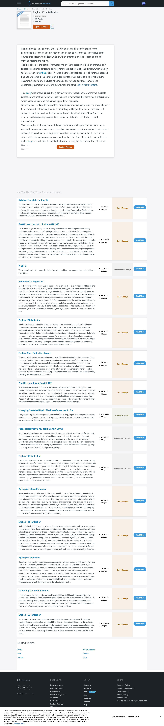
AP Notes (54, 698)
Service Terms (122, 698)
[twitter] (24, 689)
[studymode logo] (43, 3)
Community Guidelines (126, 688)
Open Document (41, 27)
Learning (20, 657)
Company (87, 685)
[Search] (111, 3)
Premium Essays (56, 688)
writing (42, 73)
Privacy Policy (122, 695)
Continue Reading (65, 147)
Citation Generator (57, 704)
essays (27, 9)
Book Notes (54, 701)
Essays (86, 653)
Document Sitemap (57, 685)
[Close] (160, 716)
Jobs (86, 691)
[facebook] (19, 689)
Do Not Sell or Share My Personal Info (125, 716)
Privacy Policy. (19, 724)
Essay (19, 653)
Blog (85, 695)
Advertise (87, 688)
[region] (82, 716)
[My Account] (144, 3)
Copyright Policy (123, 685)
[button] (19, 4)
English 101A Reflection (45, 12)
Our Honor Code (123, 691)
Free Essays (55, 691)
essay (29, 93)
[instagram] (29, 689)
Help (85, 705)
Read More (140, 207)
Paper (85, 657)
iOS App (53, 707)
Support (87, 701)
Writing (19, 649)
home (19, 9)
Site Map (87, 698)
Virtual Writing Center (58, 695)
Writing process (89, 649)
